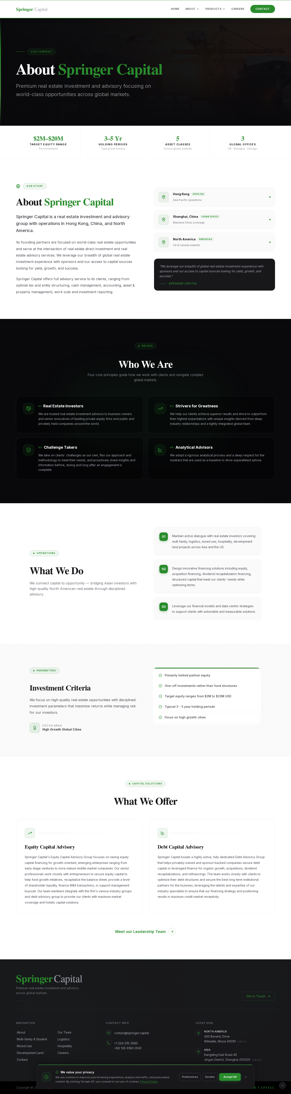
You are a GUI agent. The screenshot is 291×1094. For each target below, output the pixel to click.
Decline (210, 1076)
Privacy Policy (149, 1081)
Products (213, 8)
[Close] (245, 1077)
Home (175, 8)
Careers (237, 8)
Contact (262, 8)
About (190, 8)
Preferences (190, 1076)
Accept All (229, 1076)
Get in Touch (255, 996)
